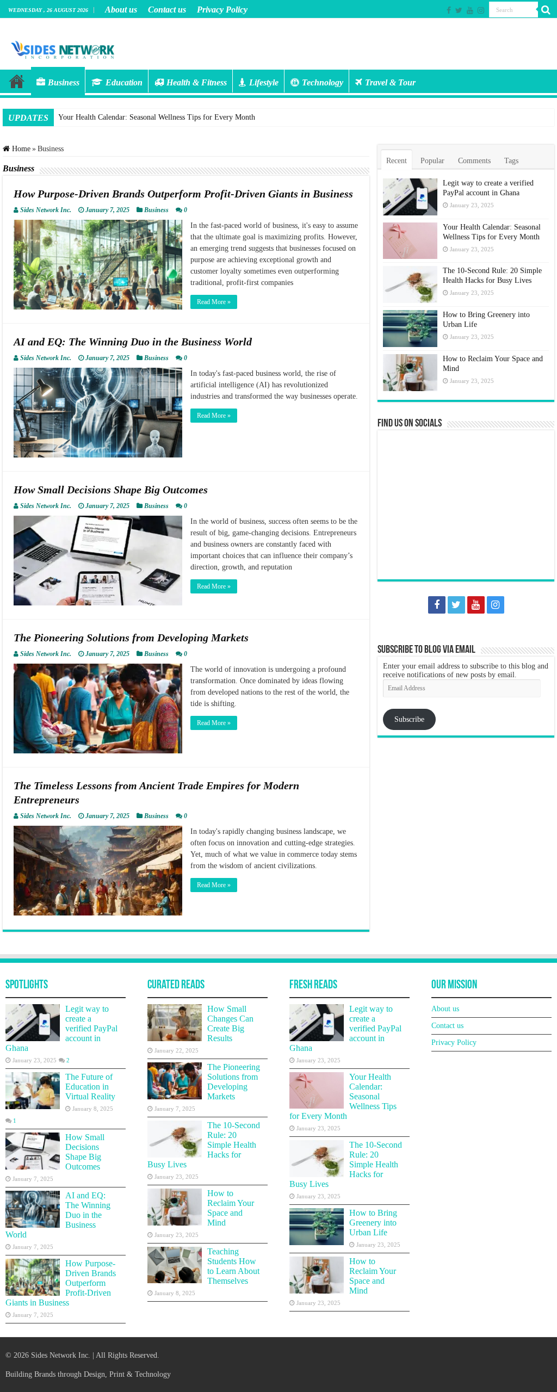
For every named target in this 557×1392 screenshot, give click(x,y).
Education (124, 82)
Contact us (167, 9)
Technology (322, 82)
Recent (396, 161)
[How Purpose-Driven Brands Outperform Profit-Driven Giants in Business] (32, 1277)
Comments (474, 161)
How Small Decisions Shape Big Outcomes (111, 490)
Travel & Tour (390, 82)
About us (121, 9)
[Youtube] (470, 10)
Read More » (214, 302)
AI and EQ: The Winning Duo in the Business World (133, 342)
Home (17, 81)
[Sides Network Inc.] (62, 48)
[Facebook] (448, 10)
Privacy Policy (222, 9)
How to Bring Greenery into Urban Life (373, 1223)
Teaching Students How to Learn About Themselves (233, 1266)
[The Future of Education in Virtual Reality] (32, 1090)
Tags (511, 161)
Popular (432, 161)
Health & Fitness (196, 82)
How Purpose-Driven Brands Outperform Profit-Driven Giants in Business (183, 194)
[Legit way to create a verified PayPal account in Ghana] (32, 1022)
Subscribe (409, 719)
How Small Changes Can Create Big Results (230, 1023)
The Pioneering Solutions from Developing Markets (131, 638)
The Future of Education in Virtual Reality (90, 1087)
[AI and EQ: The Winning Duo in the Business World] (32, 1209)
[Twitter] (458, 10)
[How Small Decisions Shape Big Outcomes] (32, 1151)
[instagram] (480, 10)
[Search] (546, 10)
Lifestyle (263, 82)
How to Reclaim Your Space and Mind (230, 1208)
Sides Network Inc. (45, 210)
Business (63, 82)
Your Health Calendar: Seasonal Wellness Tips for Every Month (156, 117)
